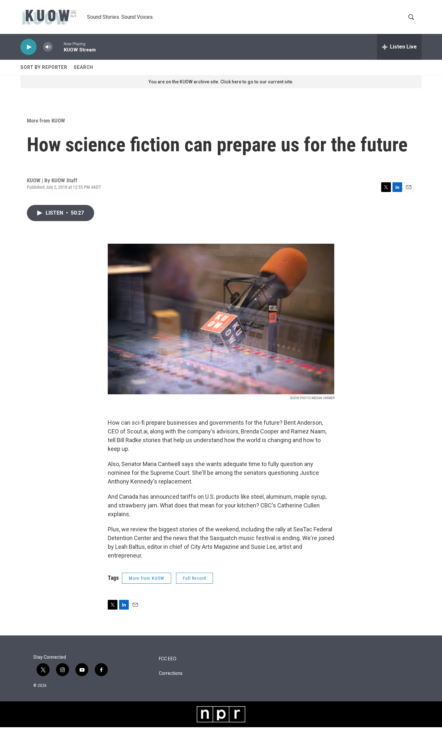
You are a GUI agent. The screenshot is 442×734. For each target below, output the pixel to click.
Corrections (170, 673)
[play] (28, 47)
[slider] (58, 46)
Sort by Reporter (43, 67)
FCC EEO (167, 658)
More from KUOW (46, 120)
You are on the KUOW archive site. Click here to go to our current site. (221, 81)
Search (83, 67)
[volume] (47, 47)
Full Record (194, 578)
